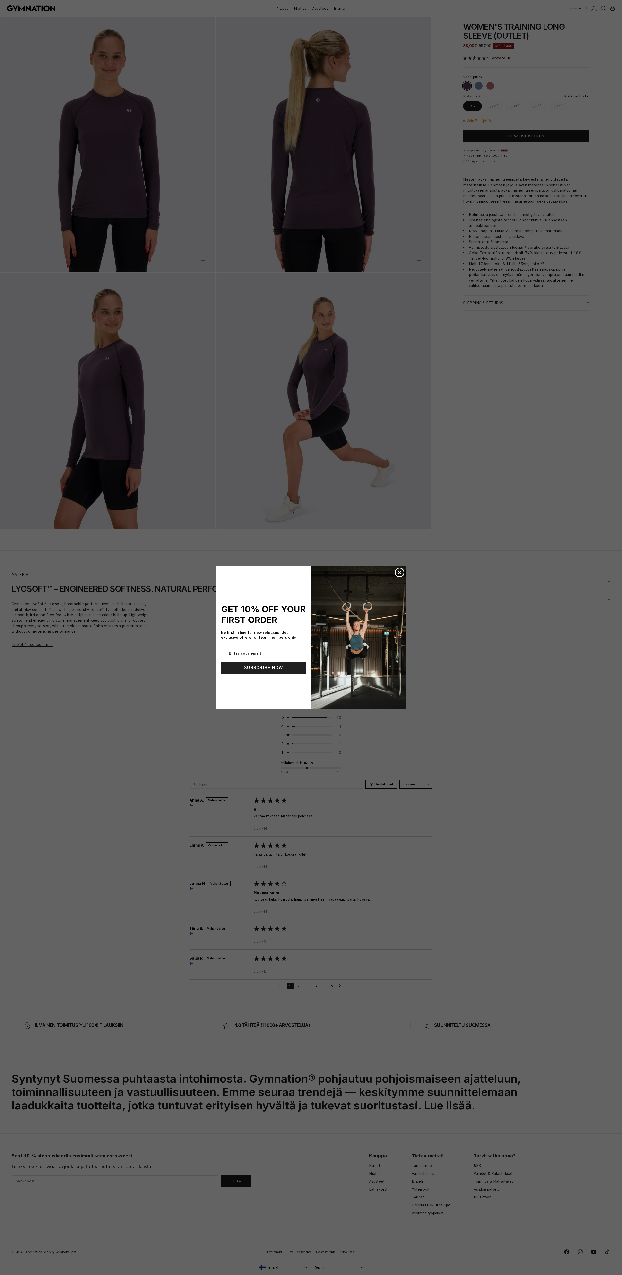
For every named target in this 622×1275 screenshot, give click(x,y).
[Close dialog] (399, 572)
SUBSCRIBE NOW (263, 667)
